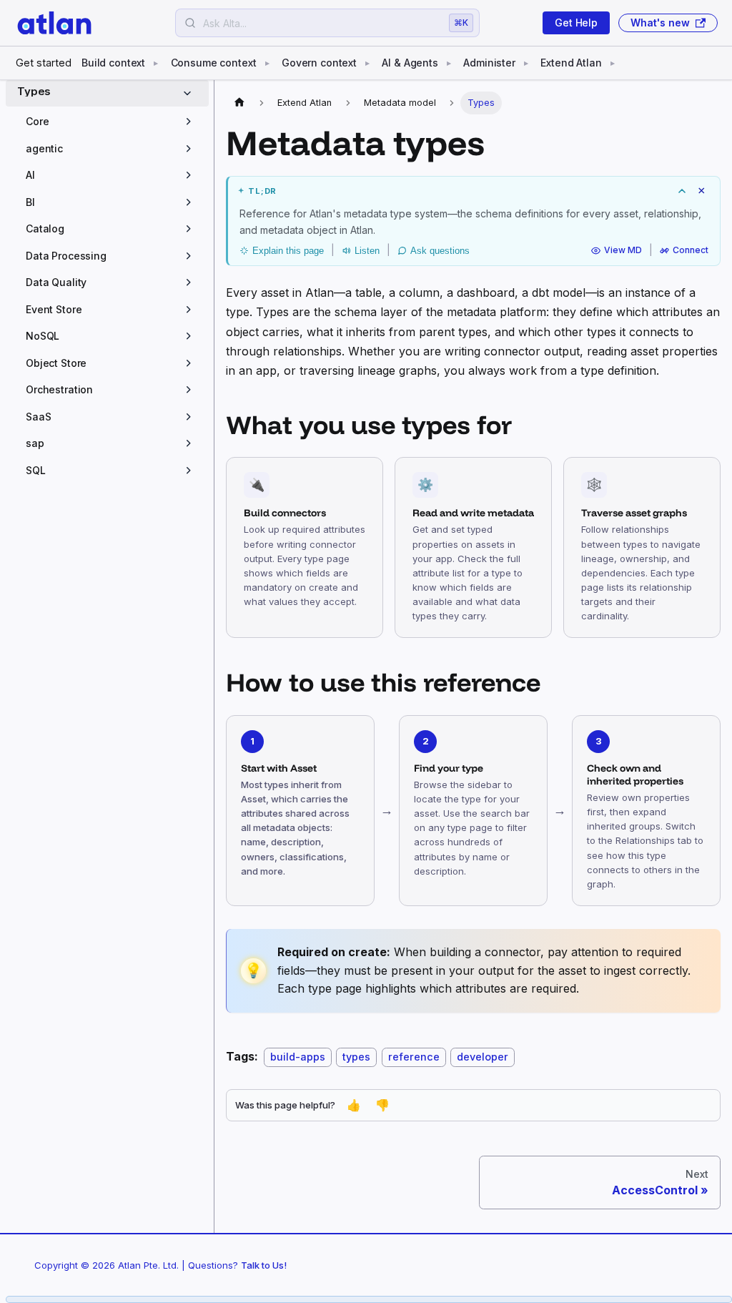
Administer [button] (489, 62)
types (356, 1057)
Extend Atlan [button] (570, 62)
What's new (660, 22)
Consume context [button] (214, 62)
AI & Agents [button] (409, 62)
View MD (623, 250)
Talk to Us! (264, 1265)
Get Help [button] (576, 22)
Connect (690, 250)
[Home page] (239, 103)
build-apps (297, 1057)
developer (482, 1057)
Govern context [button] (319, 62)
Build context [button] (113, 62)
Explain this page (288, 250)
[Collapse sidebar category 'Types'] (190, 93)
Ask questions (440, 250)
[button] (111, 121)
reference (414, 1057)
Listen (367, 250)
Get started (43, 62)
